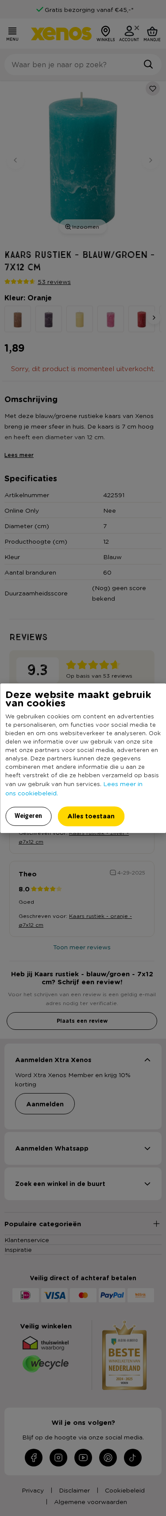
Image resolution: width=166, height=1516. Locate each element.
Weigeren (28, 815)
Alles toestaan (91, 816)
